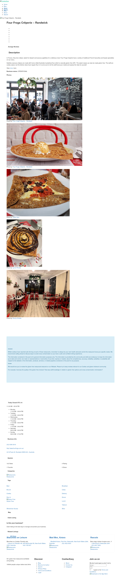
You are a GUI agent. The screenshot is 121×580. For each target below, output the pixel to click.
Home (5, 4)
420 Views (13, 536)
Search (6, 10)
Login (39, 572)
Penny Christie (17, 318)
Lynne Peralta (17, 268)
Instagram (69, 567)
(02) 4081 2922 (96, 545)
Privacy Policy (42, 569)
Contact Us (69, 565)
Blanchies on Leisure (17, 537)
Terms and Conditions (44, 570)
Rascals (94, 537)
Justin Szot (16, 217)
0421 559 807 (27, 545)
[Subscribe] (91, 567)
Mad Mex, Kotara (57, 537)
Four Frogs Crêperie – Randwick (22, 121)
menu (11, 68)
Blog (5, 6)
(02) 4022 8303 (66, 543)
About (5, 8)
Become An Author (43, 565)
